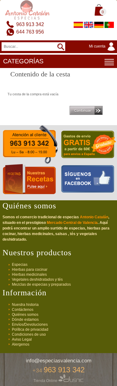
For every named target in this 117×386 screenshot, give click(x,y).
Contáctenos (22, 309)
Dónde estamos (25, 319)
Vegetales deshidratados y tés (37, 279)
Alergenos (20, 344)
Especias (19, 264)
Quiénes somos (25, 314)
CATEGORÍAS (23, 61)
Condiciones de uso (29, 334)
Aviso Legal (22, 339)
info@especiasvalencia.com (58, 361)
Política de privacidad (30, 329)
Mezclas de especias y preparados (41, 284)
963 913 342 (30, 24)
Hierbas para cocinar (29, 269)
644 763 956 (30, 31)
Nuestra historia (25, 304)
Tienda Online (45, 381)
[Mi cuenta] (103, 51)
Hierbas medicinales (29, 274)
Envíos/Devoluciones (30, 324)
